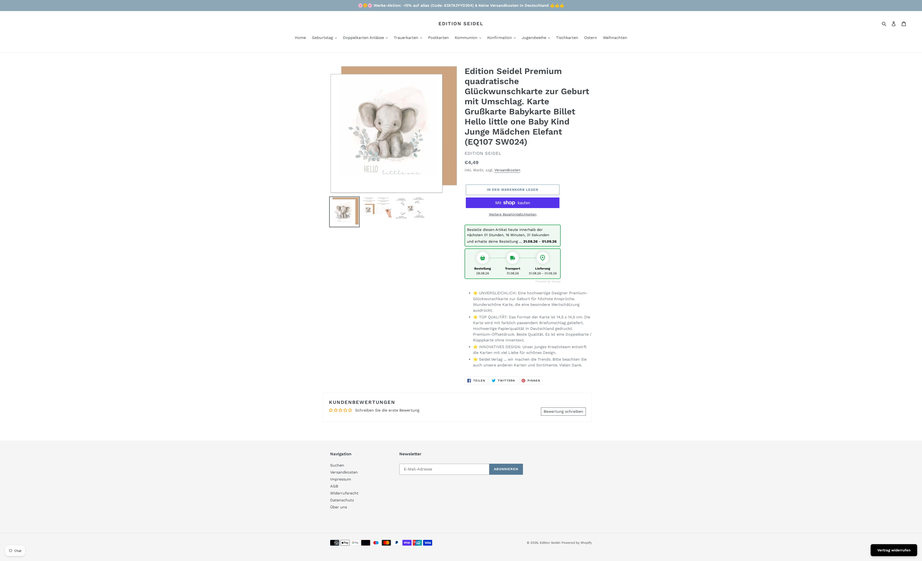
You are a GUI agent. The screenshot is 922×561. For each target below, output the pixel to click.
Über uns (338, 507)
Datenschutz (342, 500)
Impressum (340, 479)
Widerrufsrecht (344, 493)
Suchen (337, 465)
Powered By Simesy (548, 281)
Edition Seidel (460, 23)
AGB (334, 486)
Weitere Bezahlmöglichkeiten (513, 214)
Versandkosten (507, 170)
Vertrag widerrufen (893, 550)
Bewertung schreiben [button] (563, 411)
